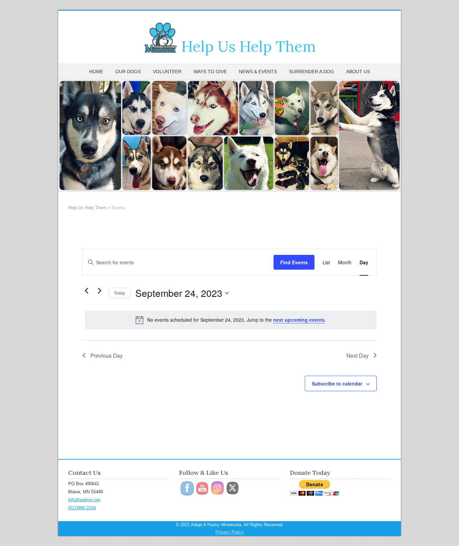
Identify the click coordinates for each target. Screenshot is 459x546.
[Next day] (99, 290)
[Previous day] (86, 290)
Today (119, 292)
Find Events (294, 262)
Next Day (357, 355)
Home (96, 71)
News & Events (258, 71)
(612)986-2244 (82, 507)
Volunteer (167, 71)
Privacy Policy (229, 532)
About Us (358, 71)
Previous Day (106, 355)
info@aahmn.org (84, 499)
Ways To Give (210, 71)
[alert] (231, 320)
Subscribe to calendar (337, 383)
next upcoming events (299, 319)
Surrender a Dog (311, 71)
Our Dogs (128, 71)
